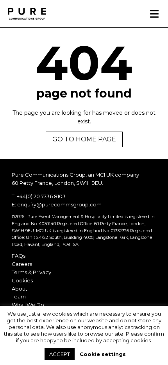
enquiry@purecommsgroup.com (59, 204)
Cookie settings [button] (103, 354)
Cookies (22, 280)
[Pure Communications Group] (29, 14)
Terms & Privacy (31, 272)
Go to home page (84, 139)
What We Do (28, 305)
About (19, 288)
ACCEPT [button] (59, 354)
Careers (22, 264)
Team (19, 296)
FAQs (18, 256)
